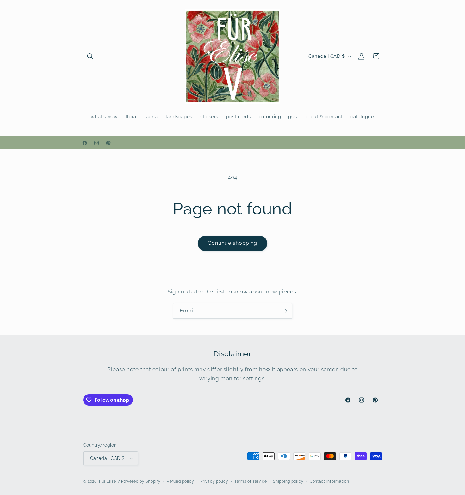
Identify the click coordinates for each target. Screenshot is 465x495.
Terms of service (250, 481)
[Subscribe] (284, 310)
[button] (90, 56)
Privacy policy (214, 481)
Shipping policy (288, 481)
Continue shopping (232, 243)
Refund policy (180, 481)
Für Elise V (109, 481)
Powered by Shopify (140, 481)
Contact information (329, 481)
